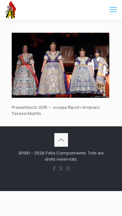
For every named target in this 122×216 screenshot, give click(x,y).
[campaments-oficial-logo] (11, 9)
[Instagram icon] (67, 168)
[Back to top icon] (61, 140)
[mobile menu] (113, 9)
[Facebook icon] (54, 168)
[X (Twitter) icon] (61, 168)
